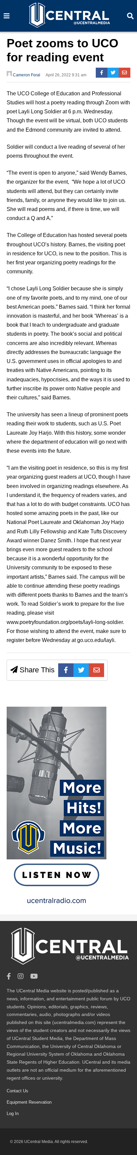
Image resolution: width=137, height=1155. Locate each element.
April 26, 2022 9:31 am (66, 75)
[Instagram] (21, 976)
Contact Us (17, 1090)
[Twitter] (113, 73)
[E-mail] (124, 73)
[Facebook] (101, 73)
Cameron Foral (26, 75)
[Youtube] (34, 976)
